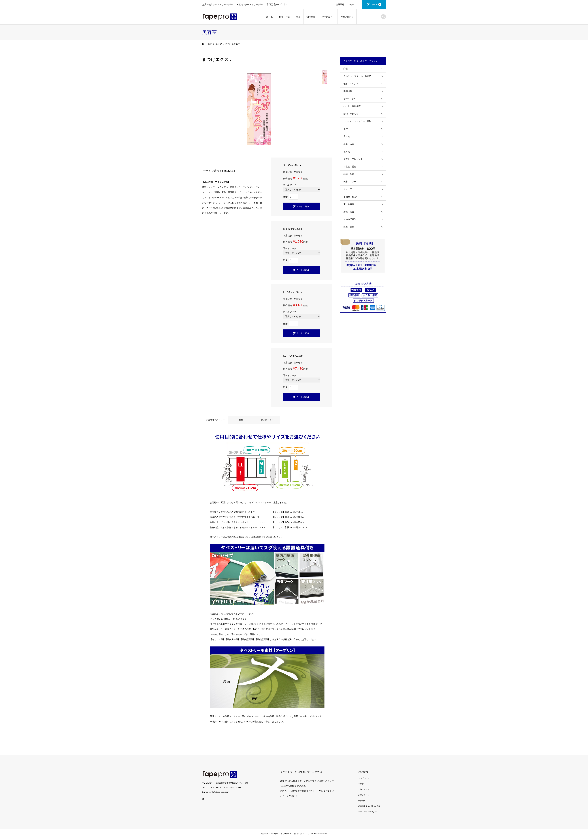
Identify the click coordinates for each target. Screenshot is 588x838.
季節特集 (347, 91)
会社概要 (362, 801)
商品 (298, 17)
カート (375, 4)
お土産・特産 (349, 166)
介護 (345, 68)
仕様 (241, 420)
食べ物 (346, 136)
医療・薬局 (348, 227)
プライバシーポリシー (367, 812)
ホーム (269, 17)
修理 (345, 129)
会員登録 (340, 4)
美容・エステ (349, 181)
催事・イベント (350, 83)
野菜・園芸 (348, 212)
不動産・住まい (350, 197)
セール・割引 (349, 98)
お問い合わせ (347, 17)
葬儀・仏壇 (348, 174)
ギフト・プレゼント (353, 159)
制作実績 (311, 17)
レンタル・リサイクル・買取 (357, 121)
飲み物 (346, 151)
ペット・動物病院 (352, 106)
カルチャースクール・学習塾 (357, 76)
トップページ (363, 778)
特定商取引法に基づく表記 (369, 806)
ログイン (353, 4)
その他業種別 (349, 219)
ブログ (361, 784)
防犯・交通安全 (350, 114)
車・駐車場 (348, 204)
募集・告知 (348, 144)
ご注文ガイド (327, 17)
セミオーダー (267, 420)
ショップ (347, 189)
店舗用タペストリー (215, 420)
